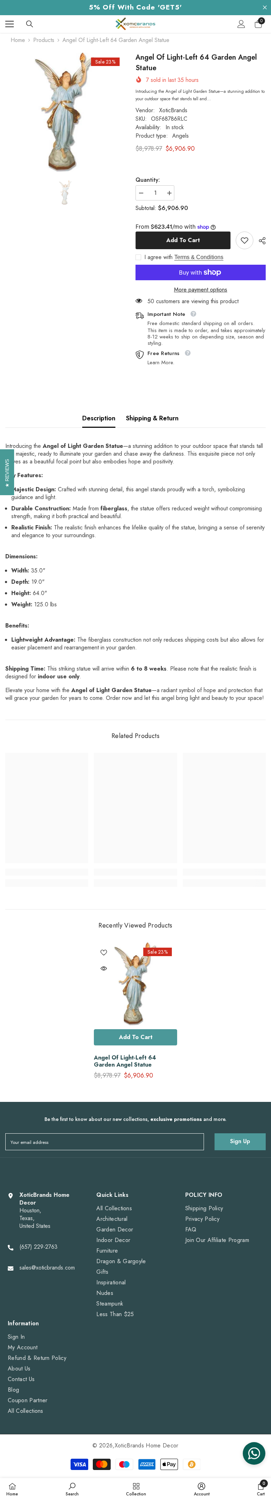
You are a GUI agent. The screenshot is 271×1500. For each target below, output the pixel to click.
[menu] (9, 24)
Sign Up (240, 1141)
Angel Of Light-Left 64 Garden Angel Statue (125, 1061)
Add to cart (183, 240)
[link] (244, 240)
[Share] (259, 240)
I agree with (158, 257)
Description (98, 418)
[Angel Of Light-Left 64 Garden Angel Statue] (135, 984)
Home (18, 40)
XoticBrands (173, 110)
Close (264, 7)
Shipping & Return (152, 418)
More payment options (200, 290)
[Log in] (241, 24)
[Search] (29, 24)
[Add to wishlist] (103, 952)
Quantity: (148, 180)
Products (43, 40)
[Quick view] (103, 968)
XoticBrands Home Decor (147, 1445)
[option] (65, 112)
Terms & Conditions (198, 257)
